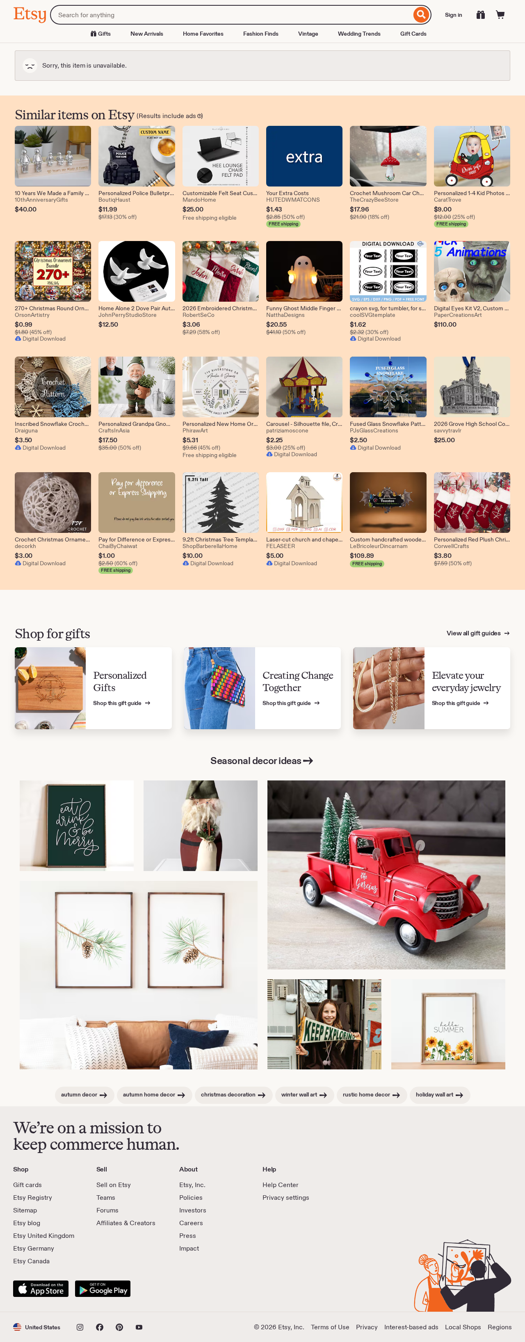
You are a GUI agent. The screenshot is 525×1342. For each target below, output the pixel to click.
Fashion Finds (260, 33)
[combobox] (230, 15)
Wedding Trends (359, 33)
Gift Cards (413, 33)
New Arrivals (146, 33)
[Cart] (500, 15)
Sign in (453, 14)
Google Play (102, 1289)
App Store (40, 1289)
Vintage (308, 33)
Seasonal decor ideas (255, 760)
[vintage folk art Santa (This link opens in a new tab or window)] (201, 825)
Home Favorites (203, 33)
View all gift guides (474, 633)
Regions (500, 1327)
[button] (36, 1327)
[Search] (421, 15)
